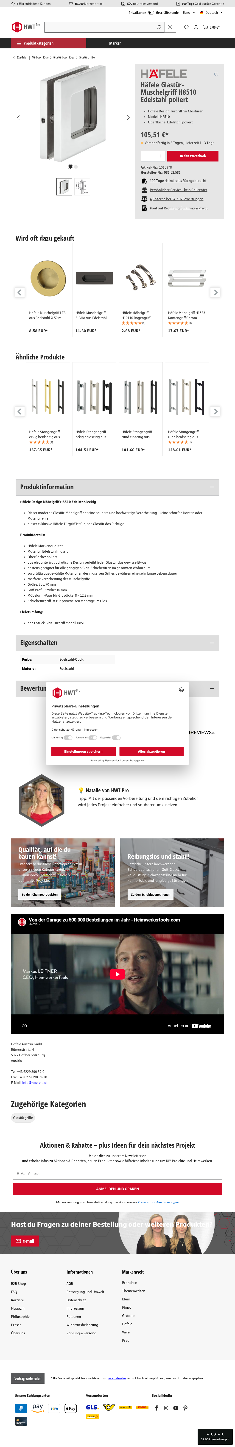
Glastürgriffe (23, 1117)
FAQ (14, 1291)
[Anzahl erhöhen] (160, 156)
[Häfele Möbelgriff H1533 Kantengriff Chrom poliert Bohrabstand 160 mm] (187, 278)
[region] (73, 129)
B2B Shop (18, 1283)
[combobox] (99, 27)
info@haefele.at (35, 1082)
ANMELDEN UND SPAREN (117, 1188)
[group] (48, 290)
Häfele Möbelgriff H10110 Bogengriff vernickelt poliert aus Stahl (138, 315)
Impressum (75, 1308)
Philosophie (20, 1316)
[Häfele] (164, 74)
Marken (115, 43)
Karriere (17, 1300)
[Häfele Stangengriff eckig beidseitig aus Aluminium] (95, 397)
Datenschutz (76, 1300)
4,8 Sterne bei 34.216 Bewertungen (176, 199)
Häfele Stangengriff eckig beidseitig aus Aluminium (91, 434)
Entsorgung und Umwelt (85, 1291)
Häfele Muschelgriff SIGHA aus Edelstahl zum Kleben (91, 315)
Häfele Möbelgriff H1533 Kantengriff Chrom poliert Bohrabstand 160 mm (187, 315)
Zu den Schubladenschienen (150, 894)
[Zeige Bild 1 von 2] (70, 167)
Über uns (18, 1333)
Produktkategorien (38, 43)
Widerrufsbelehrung (82, 1324)
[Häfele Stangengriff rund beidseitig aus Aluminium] (187, 397)
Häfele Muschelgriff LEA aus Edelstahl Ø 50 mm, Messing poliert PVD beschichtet (47, 315)
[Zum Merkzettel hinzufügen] (216, 75)
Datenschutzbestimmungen (158, 1202)
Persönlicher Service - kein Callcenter (178, 189)
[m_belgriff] (73, 113)
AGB (70, 1283)
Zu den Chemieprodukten (40, 894)
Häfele (127, 1324)
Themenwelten (133, 1291)
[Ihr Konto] (196, 27)
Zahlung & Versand (81, 1333)
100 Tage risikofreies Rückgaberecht (178, 180)
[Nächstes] (128, 117)
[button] (141, 323)
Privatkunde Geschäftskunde (154, 12)
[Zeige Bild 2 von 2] (76, 167)
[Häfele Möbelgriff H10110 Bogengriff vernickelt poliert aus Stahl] (141, 278)
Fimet (126, 1307)
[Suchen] (159, 27)
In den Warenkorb (193, 156)
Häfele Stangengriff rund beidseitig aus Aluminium (183, 434)
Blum (126, 1299)
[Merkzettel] (186, 27)
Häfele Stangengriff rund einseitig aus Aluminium (137, 434)
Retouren (74, 1316)
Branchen (129, 1282)
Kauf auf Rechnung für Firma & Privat (179, 208)
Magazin (18, 1308)
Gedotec (128, 1315)
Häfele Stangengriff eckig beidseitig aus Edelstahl (44, 434)
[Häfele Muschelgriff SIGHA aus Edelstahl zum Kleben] (95, 278)
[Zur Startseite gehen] (26, 27)
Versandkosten (117, 1378)
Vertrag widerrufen (27, 1378)
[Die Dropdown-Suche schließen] (170, 27)
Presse (16, 1324)
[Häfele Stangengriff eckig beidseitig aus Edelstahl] (48, 397)
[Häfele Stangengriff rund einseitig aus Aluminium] (141, 397)
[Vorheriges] (18, 117)
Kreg (125, 1340)
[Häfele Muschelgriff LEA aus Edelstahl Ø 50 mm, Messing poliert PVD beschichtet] (48, 278)
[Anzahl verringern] (146, 156)
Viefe (126, 1332)
